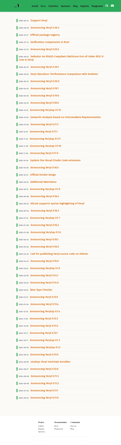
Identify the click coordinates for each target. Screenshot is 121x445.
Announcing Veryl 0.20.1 (45, 67)
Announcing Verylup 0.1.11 (45, 138)
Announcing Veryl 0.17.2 (44, 124)
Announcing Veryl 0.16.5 (44, 167)
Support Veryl (38, 20)
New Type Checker (41, 289)
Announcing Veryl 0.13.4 (44, 304)
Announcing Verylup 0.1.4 (45, 311)
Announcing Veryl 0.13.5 (44, 297)
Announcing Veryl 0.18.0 (44, 102)
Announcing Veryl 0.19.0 (45, 95)
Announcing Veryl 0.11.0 (44, 397)
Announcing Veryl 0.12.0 (44, 368)
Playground (97, 6)
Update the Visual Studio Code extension (55, 160)
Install (35, 6)
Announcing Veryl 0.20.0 (44, 81)
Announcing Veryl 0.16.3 (45, 210)
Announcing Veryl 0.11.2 (45, 383)
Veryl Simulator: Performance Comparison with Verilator (64, 74)
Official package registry (45, 34)
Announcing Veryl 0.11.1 (44, 390)
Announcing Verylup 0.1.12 (45, 110)
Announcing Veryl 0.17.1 (44, 131)
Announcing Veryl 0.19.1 (44, 88)
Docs (43, 6)
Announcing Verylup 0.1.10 (45, 146)
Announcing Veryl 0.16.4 (45, 196)
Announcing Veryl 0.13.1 (44, 333)
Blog (75, 6)
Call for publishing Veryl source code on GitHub (59, 253)
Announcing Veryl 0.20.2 (44, 49)
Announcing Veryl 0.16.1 (44, 239)
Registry (84, 6)
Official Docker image (43, 174)
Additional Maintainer (43, 181)
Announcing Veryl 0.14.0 (44, 282)
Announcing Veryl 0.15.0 (44, 261)
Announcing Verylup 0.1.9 (45, 189)
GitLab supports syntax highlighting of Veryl (57, 203)
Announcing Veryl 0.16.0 (44, 246)
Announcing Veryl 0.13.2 (44, 325)
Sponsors (65, 6)
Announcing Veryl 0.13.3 (44, 318)
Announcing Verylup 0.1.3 (45, 340)
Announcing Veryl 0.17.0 (44, 153)
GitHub (41, 426)
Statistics (53, 6)
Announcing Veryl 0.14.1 (44, 275)
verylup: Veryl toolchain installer (50, 361)
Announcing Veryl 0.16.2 (45, 225)
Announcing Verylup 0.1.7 (45, 217)
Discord (73, 426)
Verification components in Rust (49, 42)
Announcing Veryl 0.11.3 (45, 376)
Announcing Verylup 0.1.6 (46, 232)
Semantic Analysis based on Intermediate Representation (65, 117)
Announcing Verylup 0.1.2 (45, 347)
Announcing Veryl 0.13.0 (44, 354)
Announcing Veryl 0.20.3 (45, 27)
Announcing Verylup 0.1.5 (45, 268)
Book (56, 426)
